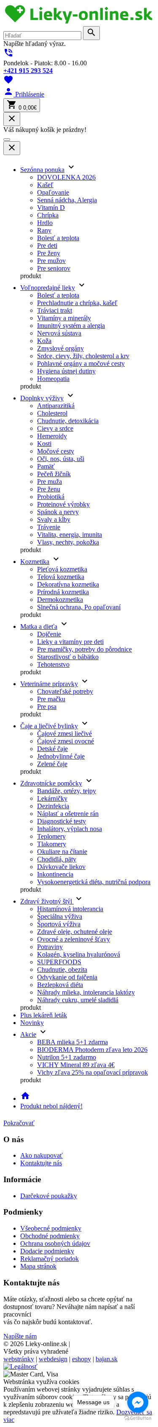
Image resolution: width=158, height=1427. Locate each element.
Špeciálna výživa (59, 916)
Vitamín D (51, 207)
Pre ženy (48, 253)
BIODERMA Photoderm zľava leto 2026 (92, 1049)
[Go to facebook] (137, 1402)
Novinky (32, 1022)
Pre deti (47, 245)
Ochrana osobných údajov (55, 1243)
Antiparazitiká (56, 405)
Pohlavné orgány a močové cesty (81, 363)
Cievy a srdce (55, 428)
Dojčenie (49, 634)
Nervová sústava (59, 333)
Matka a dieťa (38, 626)
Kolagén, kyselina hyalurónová (78, 954)
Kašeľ (45, 184)
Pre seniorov (53, 268)
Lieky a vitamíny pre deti (70, 641)
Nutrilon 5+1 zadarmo (66, 1057)
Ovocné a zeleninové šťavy (73, 939)
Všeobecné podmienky (50, 1228)
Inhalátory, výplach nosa (69, 828)
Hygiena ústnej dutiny (66, 371)
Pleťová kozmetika (62, 569)
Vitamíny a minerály (64, 318)
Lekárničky (52, 798)
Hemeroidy (52, 436)
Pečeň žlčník (54, 473)
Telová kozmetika (60, 576)
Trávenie (48, 527)
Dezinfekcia (53, 806)
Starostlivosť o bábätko (68, 656)
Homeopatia (53, 378)
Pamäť (46, 466)
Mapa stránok (38, 1266)
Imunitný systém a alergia (71, 325)
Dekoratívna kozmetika (68, 584)
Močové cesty (55, 451)
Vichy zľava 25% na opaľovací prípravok (92, 1072)
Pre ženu (48, 489)
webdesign (53, 1359)
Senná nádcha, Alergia (67, 200)
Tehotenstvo (53, 664)
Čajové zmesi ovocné (65, 741)
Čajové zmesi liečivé (64, 733)
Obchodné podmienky (50, 1235)
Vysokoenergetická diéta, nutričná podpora (93, 881)
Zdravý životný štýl (47, 901)
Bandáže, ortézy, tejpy (66, 790)
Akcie (28, 1034)
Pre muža (49, 481)
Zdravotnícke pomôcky (51, 783)
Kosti (44, 443)
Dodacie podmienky (47, 1251)
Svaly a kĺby (53, 519)
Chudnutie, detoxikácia (68, 420)
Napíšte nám (20, 1336)
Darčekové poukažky (48, 1195)
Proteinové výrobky (63, 504)
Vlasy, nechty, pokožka (68, 542)
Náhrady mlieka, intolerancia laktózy (86, 992)
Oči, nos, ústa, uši (60, 458)
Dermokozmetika (60, 599)
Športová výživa (58, 924)
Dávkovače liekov (61, 866)
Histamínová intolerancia (70, 908)
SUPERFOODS (59, 962)
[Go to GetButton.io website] (137, 1418)
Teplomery (51, 836)
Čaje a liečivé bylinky (49, 726)
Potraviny (50, 946)
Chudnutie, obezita (62, 969)
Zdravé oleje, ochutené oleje (74, 931)
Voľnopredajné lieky (47, 287)
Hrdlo (45, 222)
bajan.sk (107, 1359)
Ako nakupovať (41, 1155)
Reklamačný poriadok (49, 1258)
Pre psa (46, 706)
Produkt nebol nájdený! (51, 1106)
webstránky (18, 1359)
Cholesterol (52, 413)
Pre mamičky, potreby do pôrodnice (84, 649)
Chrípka (48, 215)
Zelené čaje (52, 763)
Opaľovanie (53, 192)
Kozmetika (34, 561)
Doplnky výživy (42, 398)
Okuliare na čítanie (62, 851)
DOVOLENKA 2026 (66, 177)
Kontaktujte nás (41, 1163)
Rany (44, 230)
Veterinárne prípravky (49, 683)
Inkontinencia (55, 874)
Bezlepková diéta (60, 984)
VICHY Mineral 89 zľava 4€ (76, 1064)
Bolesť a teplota (58, 237)
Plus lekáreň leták (43, 1015)
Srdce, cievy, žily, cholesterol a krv (83, 355)
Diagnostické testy (61, 821)
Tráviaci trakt (54, 310)
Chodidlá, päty (56, 859)
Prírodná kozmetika (63, 591)
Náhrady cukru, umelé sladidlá (77, 999)
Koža (44, 340)
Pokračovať (19, 1123)
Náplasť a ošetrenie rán (68, 813)
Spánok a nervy (58, 511)
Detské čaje (52, 748)
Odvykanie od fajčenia (67, 977)
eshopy (81, 1359)
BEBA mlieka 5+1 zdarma (72, 1042)
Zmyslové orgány (60, 348)
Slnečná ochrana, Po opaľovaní (79, 607)
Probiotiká (50, 496)
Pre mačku (51, 699)
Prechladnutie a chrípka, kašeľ (77, 302)
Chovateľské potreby (65, 691)
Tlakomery (51, 844)
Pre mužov (51, 260)
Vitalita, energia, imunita (69, 534)
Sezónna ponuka (42, 169)
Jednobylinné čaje (61, 756)
